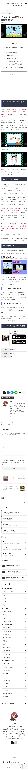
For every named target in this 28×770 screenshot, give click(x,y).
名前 (3, 447)
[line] (16, 392)
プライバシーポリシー (19, 756)
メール (3, 454)
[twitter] (4, 392)
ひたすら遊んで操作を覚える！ (15, 64)
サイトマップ (10, 756)
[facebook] (8, 392)
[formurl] (15, 742)
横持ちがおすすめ (11, 58)
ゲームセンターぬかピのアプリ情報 (14, 68)
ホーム (3, 756)
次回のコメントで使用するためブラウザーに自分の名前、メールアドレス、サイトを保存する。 (13, 462)
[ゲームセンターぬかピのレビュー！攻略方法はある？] (12, 392)
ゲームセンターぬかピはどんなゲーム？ (14, 48)
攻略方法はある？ (10, 55)
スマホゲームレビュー (7, 422)
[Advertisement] (14, 87)
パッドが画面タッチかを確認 (14, 61)
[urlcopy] (23, 392)
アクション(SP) (6, 424)
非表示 (16, 43)
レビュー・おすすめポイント (13, 52)
